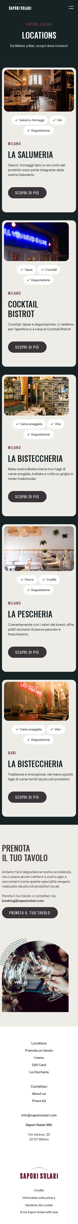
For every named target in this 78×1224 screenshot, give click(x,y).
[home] (20, 7)
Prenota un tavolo (39, 1050)
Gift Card (39, 1065)
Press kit (39, 1101)
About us (39, 1094)
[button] (71, 7)
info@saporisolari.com (39, 1115)
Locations (39, 1043)
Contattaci (39, 1086)
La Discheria (39, 1072)
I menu (39, 1058)
